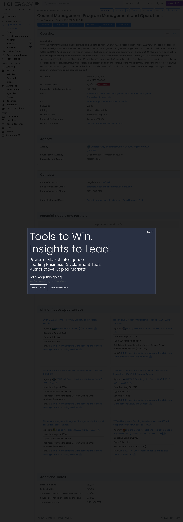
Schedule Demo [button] (59, 287)
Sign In (150, 232)
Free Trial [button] (37, 287)
